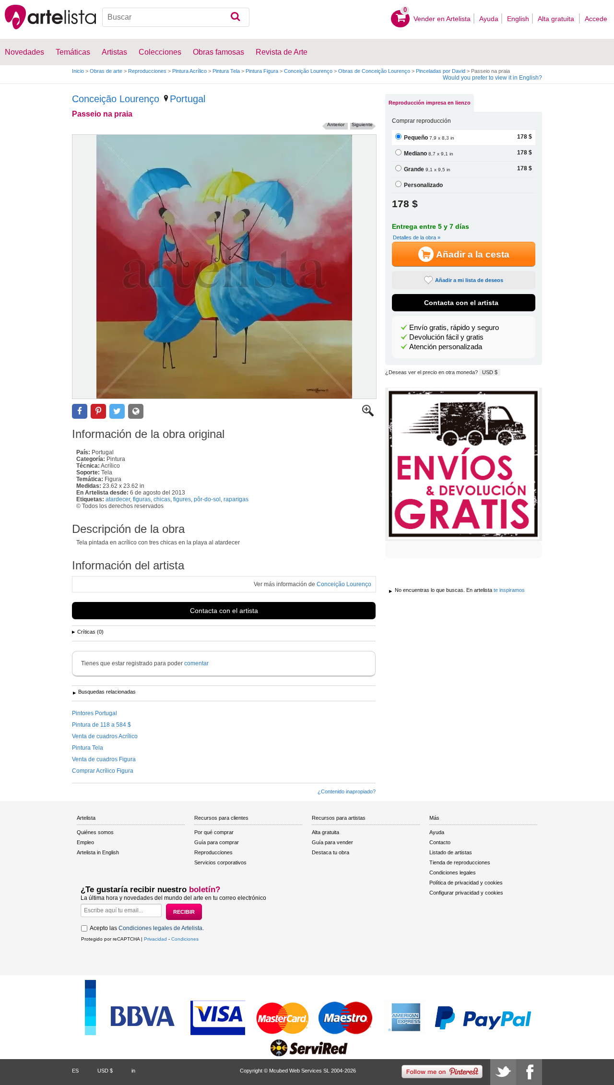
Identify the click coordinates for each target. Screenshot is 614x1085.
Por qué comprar (214, 832)
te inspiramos (509, 590)
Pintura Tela (226, 71)
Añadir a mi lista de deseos (469, 280)
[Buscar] (235, 17)
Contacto (439, 842)
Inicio (78, 71)
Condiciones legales (452, 872)
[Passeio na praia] (224, 267)
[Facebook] (529, 1072)
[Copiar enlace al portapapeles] (135, 411)
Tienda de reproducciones (459, 862)
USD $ (489, 372)
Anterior (335, 124)
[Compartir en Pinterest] (98, 411)
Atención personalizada (445, 347)
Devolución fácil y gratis (446, 337)
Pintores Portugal (94, 713)
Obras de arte (106, 71)
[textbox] (175, 17)
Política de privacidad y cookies (466, 882)
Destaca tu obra (330, 852)
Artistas (114, 52)
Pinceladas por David (440, 71)
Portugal (187, 99)
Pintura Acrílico (189, 71)
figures (182, 499)
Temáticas (73, 52)
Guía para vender (332, 842)
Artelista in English (98, 852)
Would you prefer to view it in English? (492, 77)
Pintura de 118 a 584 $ (101, 724)
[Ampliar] (368, 414)
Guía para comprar (216, 842)
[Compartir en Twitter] (117, 411)
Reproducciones (147, 71)
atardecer (118, 499)
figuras (142, 499)
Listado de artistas (450, 852)
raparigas (236, 499)
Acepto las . (147, 928)
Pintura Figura (262, 71)
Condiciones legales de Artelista (160, 928)
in (133, 1070)
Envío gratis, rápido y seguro (454, 327)
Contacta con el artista (224, 610)
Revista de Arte (281, 52)
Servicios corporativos (220, 862)
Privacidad (155, 939)
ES (75, 1070)
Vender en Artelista (442, 19)
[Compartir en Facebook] (79, 411)
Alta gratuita (557, 19)
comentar (196, 663)
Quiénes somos (95, 832)
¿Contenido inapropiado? (347, 791)
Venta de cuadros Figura (104, 759)
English (518, 19)
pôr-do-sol (207, 499)
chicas (162, 499)
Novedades (24, 52)
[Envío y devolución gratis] (463, 464)
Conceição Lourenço (308, 71)
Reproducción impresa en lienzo (430, 103)
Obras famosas (218, 52)
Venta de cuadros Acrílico (105, 736)
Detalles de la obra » (416, 237)
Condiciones (185, 939)
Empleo (85, 842)
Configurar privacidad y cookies (466, 893)
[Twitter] (503, 1072)
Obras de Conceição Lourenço (374, 71)
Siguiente (362, 124)
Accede (596, 19)
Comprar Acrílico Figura (102, 770)
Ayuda (488, 19)
